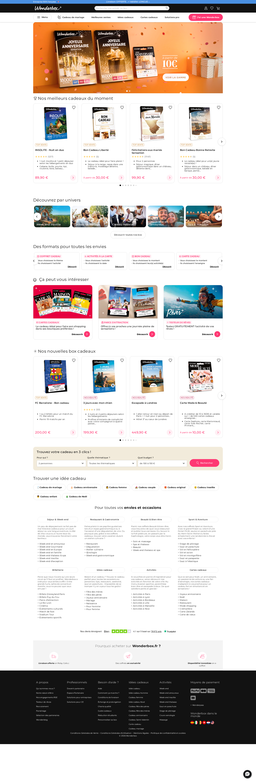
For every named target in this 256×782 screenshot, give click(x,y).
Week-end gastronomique (100, 555)
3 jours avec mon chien (97, 403)
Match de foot (46, 611)
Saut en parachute (189, 546)
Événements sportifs (50, 617)
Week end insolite (168, 697)
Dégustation (93, 546)
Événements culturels (51, 608)
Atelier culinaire (94, 549)
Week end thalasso (168, 702)
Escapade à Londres (144, 403)
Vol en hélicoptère (189, 549)
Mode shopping (188, 605)
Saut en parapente (189, 558)
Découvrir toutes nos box (128, 234)
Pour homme (93, 606)
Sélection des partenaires (47, 715)
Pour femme (93, 609)
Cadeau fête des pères (139, 706)
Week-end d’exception (51, 561)
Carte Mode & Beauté (193, 403)
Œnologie (91, 552)
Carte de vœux (187, 614)
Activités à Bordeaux (144, 600)
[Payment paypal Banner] (195, 692)
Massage (164, 719)
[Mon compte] (205, 8)
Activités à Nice (141, 608)
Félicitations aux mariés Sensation (147, 151)
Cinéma (43, 605)
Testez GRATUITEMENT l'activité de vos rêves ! (190, 327)
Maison (183, 600)
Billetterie (57, 570)
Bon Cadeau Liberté (96, 150)
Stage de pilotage (189, 543)
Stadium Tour (46, 614)
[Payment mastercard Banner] (193, 699)
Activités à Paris (141, 594)
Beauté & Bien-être (151, 519)
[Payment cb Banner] (203, 692)
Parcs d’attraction (49, 600)
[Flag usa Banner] (212, 722)
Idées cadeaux (125, 17)
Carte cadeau (135, 724)
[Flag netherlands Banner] (208, 722)
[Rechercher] (167, 8)
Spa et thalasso (141, 544)
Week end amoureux (169, 693)
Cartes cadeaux (149, 17)
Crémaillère (186, 608)
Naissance (91, 603)
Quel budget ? (146, 457)
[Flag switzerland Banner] (204, 722)
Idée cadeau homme (138, 693)
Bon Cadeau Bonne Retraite (197, 150)
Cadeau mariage (136, 729)
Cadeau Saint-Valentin (139, 719)
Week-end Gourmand (50, 546)
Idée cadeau (134, 688)
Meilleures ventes (101, 17)
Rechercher (206, 463)
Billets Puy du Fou (49, 597)
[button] (127, 91)
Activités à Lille (141, 603)
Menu (45, 17)
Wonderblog (42, 719)
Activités (151, 570)
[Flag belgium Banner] (200, 722)
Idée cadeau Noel (137, 702)
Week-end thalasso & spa (52, 555)
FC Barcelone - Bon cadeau (52, 403)
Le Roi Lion (45, 603)
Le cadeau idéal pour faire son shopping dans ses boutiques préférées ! (61, 327)
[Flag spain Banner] (192, 722)
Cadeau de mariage (73, 17)
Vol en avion (186, 552)
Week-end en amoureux (52, 543)
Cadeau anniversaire (138, 715)
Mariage (90, 600)
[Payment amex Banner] (211, 692)
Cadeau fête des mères (139, 711)
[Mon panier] (218, 8)
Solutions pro (172, 17)
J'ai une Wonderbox (208, 17)
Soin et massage (142, 541)
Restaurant (92, 543)
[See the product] (73, 178)
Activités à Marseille (143, 605)
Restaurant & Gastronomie (104, 519)
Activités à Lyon (141, 597)
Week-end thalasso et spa (146, 550)
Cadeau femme (136, 697)
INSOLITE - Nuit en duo (49, 150)
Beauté (137, 547)
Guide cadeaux (104, 711)
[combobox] (61, 463)
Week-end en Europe (50, 549)
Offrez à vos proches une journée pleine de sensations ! (127, 327)
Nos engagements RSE (46, 697)
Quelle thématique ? (98, 457)
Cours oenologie (167, 715)
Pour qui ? (42, 457)
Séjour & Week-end (57, 519)
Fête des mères (94, 592)
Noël (182, 597)
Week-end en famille (50, 552)
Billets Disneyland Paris (52, 594)
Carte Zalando (187, 611)
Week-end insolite (49, 558)
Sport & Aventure (198, 519)
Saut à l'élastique (189, 561)
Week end (164, 688)
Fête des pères (94, 594)
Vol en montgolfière (190, 555)
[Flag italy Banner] (196, 722)
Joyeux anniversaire (96, 597)
